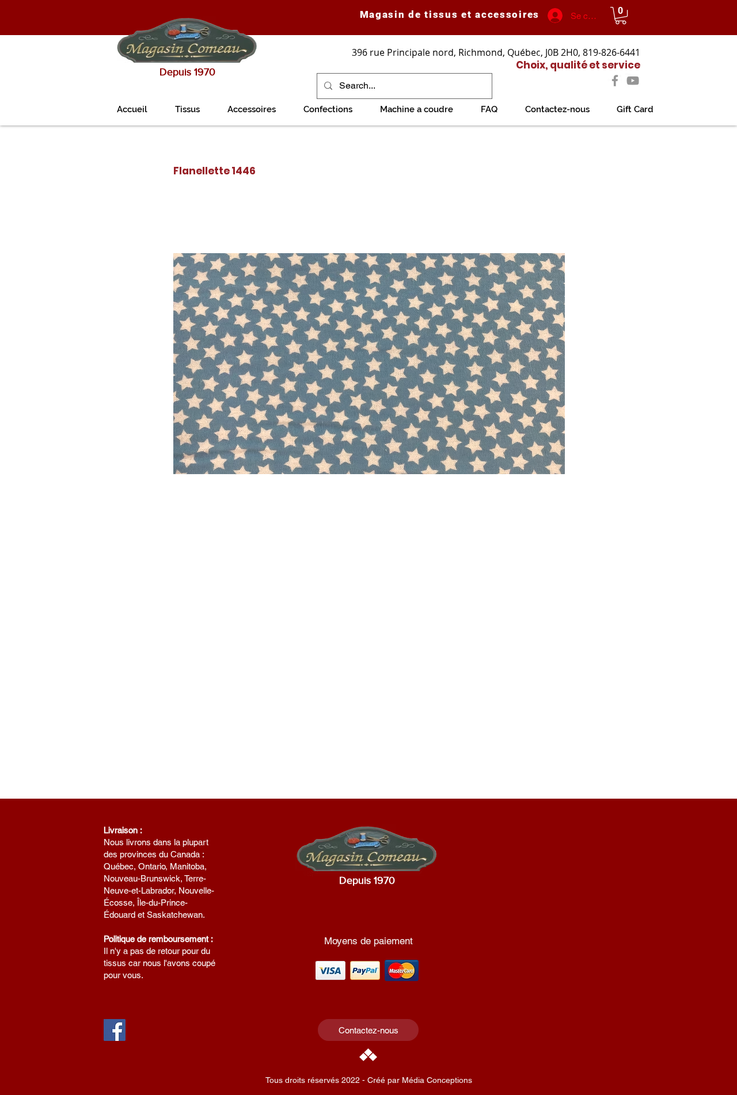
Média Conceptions (437, 1080)
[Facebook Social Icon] (115, 1030)
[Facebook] (614, 80)
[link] (620, 15)
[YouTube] (632, 80)
